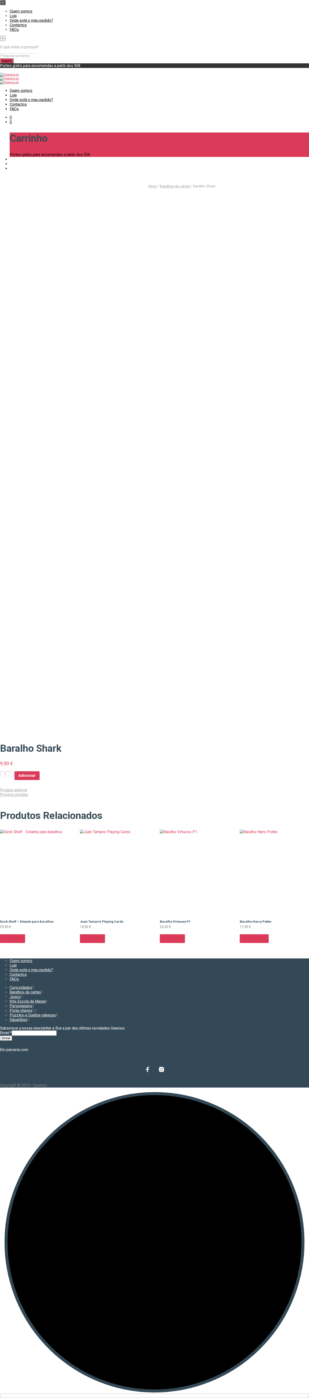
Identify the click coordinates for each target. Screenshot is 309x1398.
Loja (13, 16)
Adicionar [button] (12, 938)
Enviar (6, 1038)
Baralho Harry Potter (256, 921)
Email (6, 1032)
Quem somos (21, 11)
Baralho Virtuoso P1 (175, 921)
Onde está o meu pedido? (31, 20)
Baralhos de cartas (175, 186)
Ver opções (254, 938)
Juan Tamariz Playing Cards (101, 921)
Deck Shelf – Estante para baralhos (27, 921)
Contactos (18, 25)
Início (152, 186)
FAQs (14, 29)
